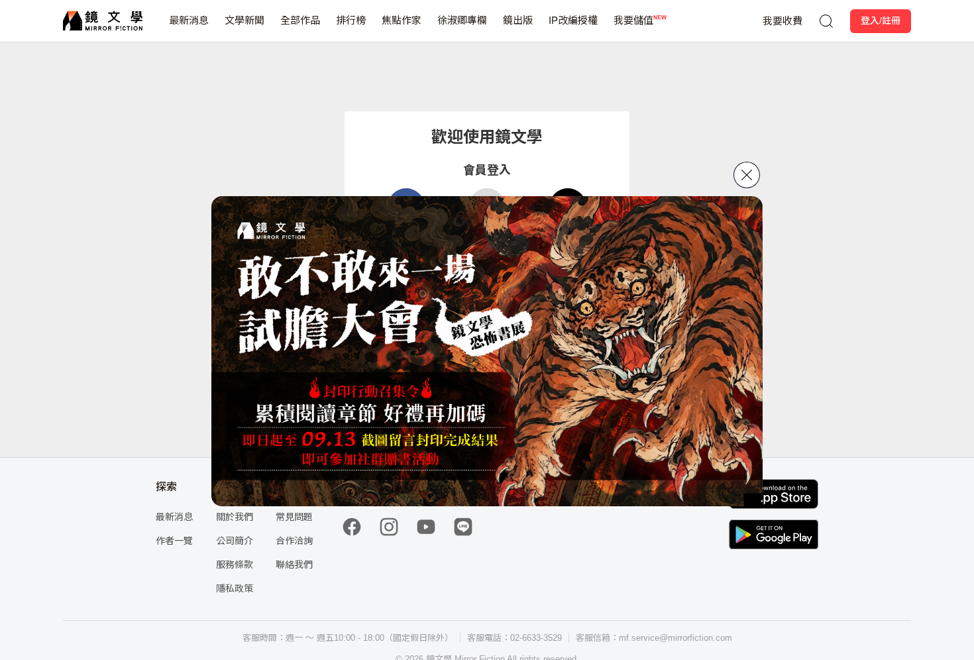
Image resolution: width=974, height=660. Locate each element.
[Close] (746, 175)
